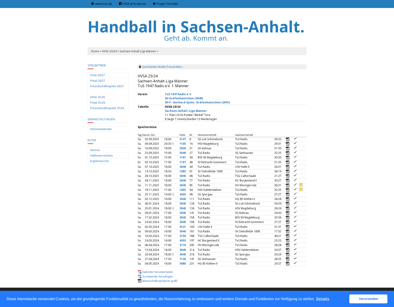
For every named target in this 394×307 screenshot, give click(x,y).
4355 (182, 240)
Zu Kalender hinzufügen (157, 276)
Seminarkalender (101, 129)
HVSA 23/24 (109, 51)
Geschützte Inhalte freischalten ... (163, 67)
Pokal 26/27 (97, 80)
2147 (182, 139)
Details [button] (322, 298)
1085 (182, 171)
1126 (182, 259)
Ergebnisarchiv (99, 161)
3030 (182, 148)
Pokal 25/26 (97, 102)
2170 (182, 245)
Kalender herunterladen (157, 272)
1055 (182, 190)
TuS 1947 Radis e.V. (178, 94)
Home (95, 51)
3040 (182, 153)
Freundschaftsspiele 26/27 (107, 86)
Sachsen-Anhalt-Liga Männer (138, 51)
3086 (182, 263)
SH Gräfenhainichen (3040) (184, 98)
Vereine (95, 150)
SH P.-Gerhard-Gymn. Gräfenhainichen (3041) (197, 102)
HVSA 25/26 (97, 97)
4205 (182, 194)
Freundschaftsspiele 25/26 (107, 108)
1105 (182, 144)
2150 (182, 236)
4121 (182, 227)
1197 (182, 162)
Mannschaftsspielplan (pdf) (159, 281)
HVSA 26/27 (97, 75)
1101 (182, 157)
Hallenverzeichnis (101, 155)
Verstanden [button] (368, 299)
